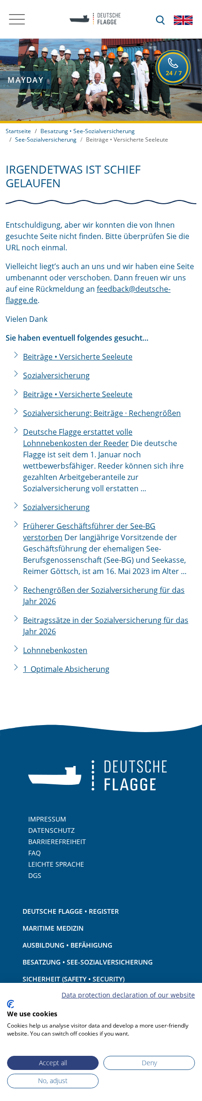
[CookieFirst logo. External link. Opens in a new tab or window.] (10, 1004)
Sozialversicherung (56, 375)
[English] (183, 19)
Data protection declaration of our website (128, 994)
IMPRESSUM (47, 818)
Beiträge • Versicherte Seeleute (77, 356)
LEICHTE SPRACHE (56, 864)
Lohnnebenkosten (55, 650)
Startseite (18, 131)
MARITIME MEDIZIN (53, 928)
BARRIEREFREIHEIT (57, 841)
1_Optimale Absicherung (66, 669)
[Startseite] (92, 19)
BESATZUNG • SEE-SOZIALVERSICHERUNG (88, 961)
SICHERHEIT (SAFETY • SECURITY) (73, 978)
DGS (34, 875)
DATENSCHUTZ (51, 830)
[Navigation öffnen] (17, 19)
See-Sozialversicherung (46, 140)
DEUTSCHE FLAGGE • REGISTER (71, 911)
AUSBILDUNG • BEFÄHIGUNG (67, 945)
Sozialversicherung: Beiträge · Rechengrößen (102, 413)
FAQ (34, 852)
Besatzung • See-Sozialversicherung (87, 131)
